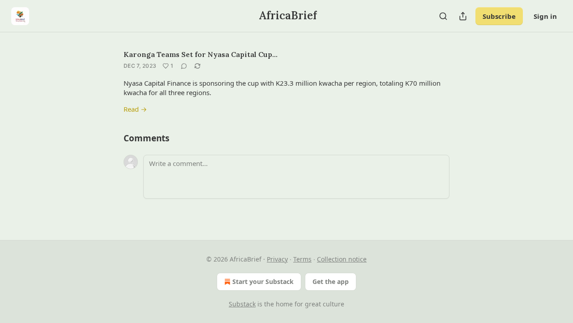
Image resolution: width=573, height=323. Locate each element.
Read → (135, 109)
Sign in (545, 16)
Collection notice (342, 259)
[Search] (443, 16)
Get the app (330, 281)
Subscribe (499, 16)
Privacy (277, 259)
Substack (242, 304)
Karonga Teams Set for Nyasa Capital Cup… (201, 54)
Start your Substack (263, 281)
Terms (302, 259)
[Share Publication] (463, 16)
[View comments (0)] (184, 66)
